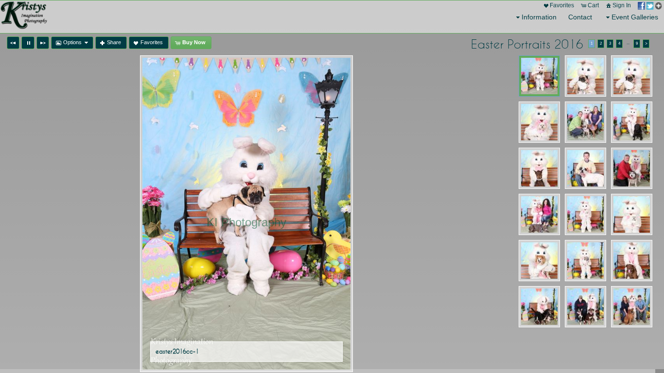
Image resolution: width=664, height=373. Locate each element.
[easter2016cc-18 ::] (631, 306)
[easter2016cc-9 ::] (631, 168)
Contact (580, 17)
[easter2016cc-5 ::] (585, 122)
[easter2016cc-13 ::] (539, 260)
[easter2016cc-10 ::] (539, 214)
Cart (593, 5)
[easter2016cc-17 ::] (585, 306)
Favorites (562, 5)
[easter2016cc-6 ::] (631, 122)
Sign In (621, 5)
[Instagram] (41, 364)
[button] (13, 42)
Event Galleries (635, 17)
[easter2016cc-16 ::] (539, 306)
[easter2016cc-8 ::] (585, 168)
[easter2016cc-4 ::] (539, 122)
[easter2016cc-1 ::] (539, 76)
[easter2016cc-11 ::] (585, 214)
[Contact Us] (68, 364)
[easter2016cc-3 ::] (631, 76)
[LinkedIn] (55, 364)
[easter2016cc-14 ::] (585, 260)
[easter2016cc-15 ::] (631, 260)
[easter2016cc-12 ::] (631, 214)
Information (539, 17)
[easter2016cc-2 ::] (585, 76)
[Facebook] (14, 364)
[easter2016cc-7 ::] (539, 168)
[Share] (650, 5)
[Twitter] (28, 364)
